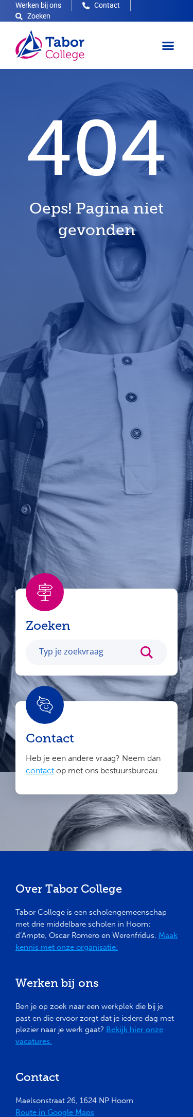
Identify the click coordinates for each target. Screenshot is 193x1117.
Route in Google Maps (54, 1112)
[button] (168, 45)
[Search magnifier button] (151, 655)
